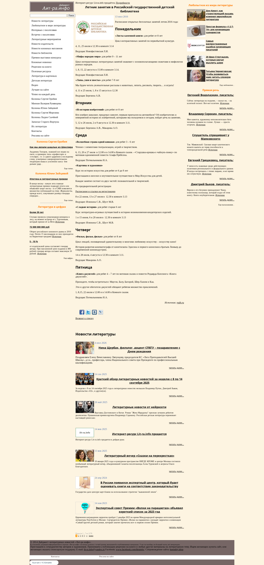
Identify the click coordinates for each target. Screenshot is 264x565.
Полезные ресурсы (41, 71)
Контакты (36, 131)
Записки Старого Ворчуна (45, 122)
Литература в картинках (44, 76)
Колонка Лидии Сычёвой (44, 117)
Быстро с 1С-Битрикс (42, 562)
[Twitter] (88, 312)
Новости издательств (42, 44)
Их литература (39, 126)
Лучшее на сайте (40, 89)
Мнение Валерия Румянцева (46, 103)
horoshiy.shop (176, 549)
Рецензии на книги (41, 66)
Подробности (123, 3)
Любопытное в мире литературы (48, 25)
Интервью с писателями (44, 30)
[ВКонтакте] (94, 312)
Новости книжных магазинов (46, 48)
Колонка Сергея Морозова (45, 112)
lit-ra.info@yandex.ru (94, 549)
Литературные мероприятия (46, 39)
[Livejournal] (100, 312)
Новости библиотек (41, 53)
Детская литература (41, 80)
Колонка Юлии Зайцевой (44, 108)
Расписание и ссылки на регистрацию (95, 191)
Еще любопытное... (227, 85)
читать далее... (176, 367)
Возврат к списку (84, 318)
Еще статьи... (69, 168)
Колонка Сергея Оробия (44, 99)
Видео (34, 85)
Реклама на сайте (40, 135)
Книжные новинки (41, 62)
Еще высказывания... (226, 205)
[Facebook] (81, 312)
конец (91, 536)
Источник (60, 222)
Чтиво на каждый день (43, 94)
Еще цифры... (69, 258)
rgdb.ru (180, 302)
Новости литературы (42, 21)
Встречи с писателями (43, 34)
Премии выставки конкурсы (46, 57)
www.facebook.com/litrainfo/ (130, 549)
